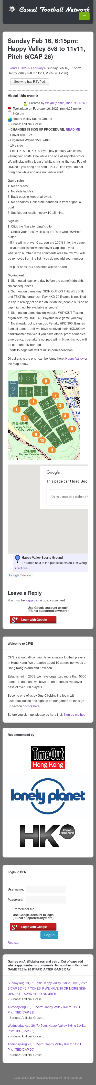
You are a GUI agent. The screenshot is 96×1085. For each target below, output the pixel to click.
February (37, 68)
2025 (24, 68)
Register (13, 942)
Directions (21, 568)
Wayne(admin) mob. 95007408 (66, 103)
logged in (32, 600)
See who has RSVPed (29, 81)
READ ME (73, 129)
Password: (15, 899)
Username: (16, 889)
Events (12, 68)
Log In (49, 934)
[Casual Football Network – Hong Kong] (49, 11)
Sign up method (74, 714)
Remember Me (24, 909)
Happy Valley (74, 358)
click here (33, 706)
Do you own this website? (70, 497)
